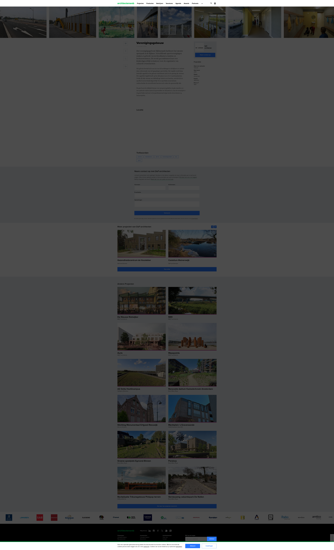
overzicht (146, 546)
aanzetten (179, 546)
